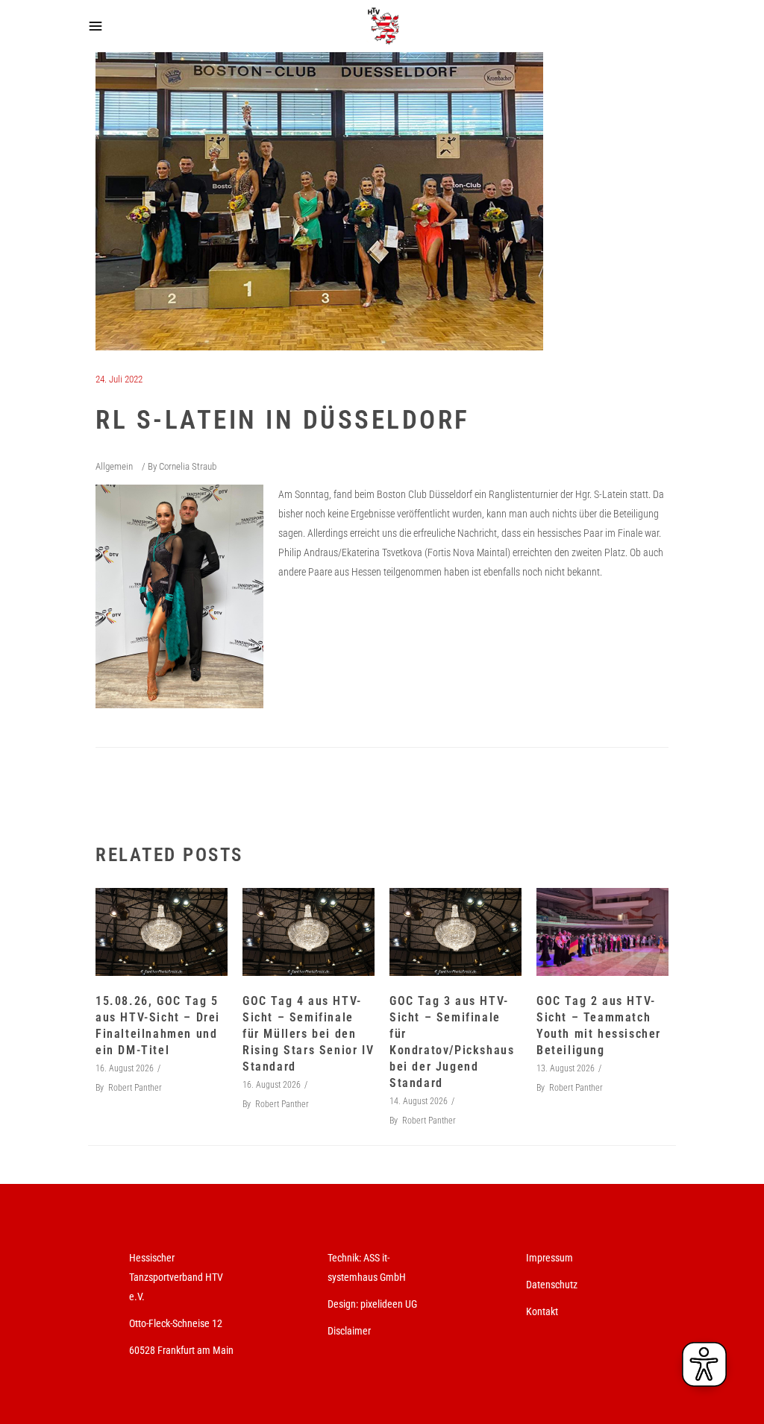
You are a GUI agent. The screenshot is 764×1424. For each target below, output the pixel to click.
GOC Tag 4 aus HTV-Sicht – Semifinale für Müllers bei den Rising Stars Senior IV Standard (308, 1034)
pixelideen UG (388, 1304)
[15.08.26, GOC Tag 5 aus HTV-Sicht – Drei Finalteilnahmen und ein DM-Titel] (162, 932)
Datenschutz (551, 1285)
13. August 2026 (565, 1068)
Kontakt (542, 1311)
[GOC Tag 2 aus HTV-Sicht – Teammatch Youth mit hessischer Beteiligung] (602, 932)
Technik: (345, 1258)
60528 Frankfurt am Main (181, 1350)
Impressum (549, 1258)
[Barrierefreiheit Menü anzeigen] (704, 1364)
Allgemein (114, 466)
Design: (343, 1304)
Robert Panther (135, 1088)
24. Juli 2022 (119, 379)
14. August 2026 (418, 1101)
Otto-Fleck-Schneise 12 (175, 1323)
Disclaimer (349, 1331)
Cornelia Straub (187, 466)
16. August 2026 (125, 1068)
